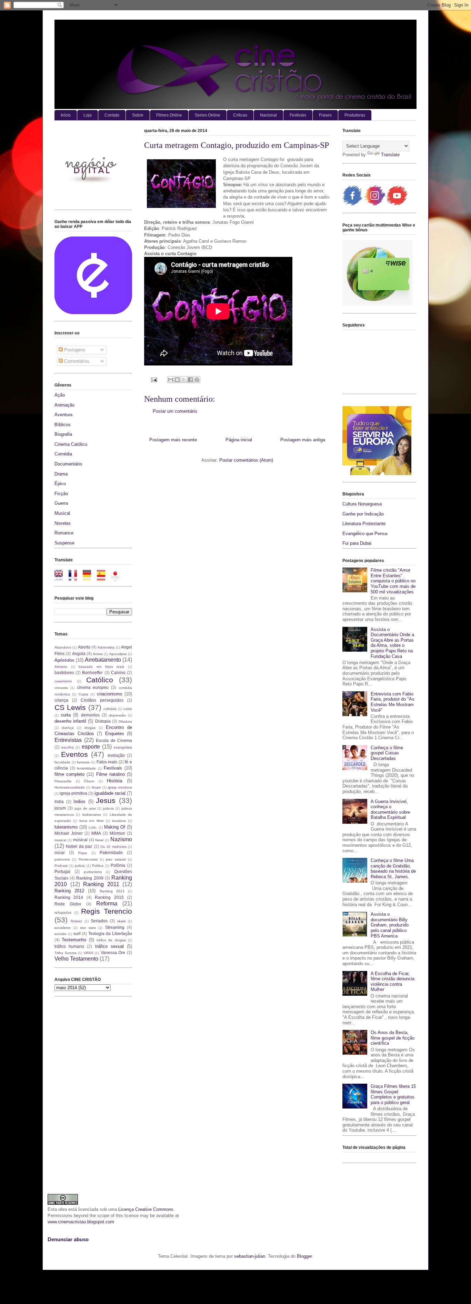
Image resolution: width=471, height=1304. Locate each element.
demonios (90, 715)
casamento (63, 681)
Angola (79, 653)
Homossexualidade (69, 787)
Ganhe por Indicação (363, 513)
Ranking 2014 (68, 897)
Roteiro (76, 921)
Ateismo (60, 667)
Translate (390, 154)
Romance (63, 532)
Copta (83, 694)
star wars (88, 928)
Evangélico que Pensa (364, 533)
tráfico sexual (109, 946)
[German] (89, 577)
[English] (60, 577)
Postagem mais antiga (302, 439)
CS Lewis (70, 707)
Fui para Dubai (356, 543)
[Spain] (103, 577)
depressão (117, 715)
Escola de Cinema (114, 740)
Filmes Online (169, 115)
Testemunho (74, 939)
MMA (96, 833)
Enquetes (114, 733)
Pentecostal (88, 859)
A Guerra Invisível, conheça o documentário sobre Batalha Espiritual (390, 809)
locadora (119, 821)
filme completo (69, 774)
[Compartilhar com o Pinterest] (196, 379)
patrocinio (62, 859)
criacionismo (109, 693)
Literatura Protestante (363, 523)
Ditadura (125, 721)
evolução (116, 755)
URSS (88, 953)
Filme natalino (110, 774)
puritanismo (93, 872)
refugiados (62, 912)
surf (76, 933)
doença (68, 728)
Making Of (114, 827)
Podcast (61, 865)
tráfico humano (69, 946)
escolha (67, 747)
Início (66, 115)
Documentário (68, 464)
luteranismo (66, 827)
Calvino (118, 672)
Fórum (89, 781)
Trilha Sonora (65, 953)
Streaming (114, 927)
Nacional (268, 115)
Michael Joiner (68, 833)
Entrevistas (68, 740)
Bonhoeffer (92, 672)
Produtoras (354, 115)
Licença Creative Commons (145, 1209)
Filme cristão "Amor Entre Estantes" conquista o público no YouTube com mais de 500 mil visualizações (393, 581)
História (114, 780)
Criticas (240, 115)
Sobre (137, 115)
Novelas (62, 523)
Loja (87, 115)
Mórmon (117, 833)
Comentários (76, 361)
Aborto (84, 647)
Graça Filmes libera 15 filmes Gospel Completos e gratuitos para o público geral (393, 1094)
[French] (75, 577)
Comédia (63, 454)
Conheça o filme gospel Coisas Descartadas (387, 753)
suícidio (60, 934)
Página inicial (239, 439)
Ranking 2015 (109, 897)
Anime (98, 654)
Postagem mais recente (173, 439)
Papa (82, 853)
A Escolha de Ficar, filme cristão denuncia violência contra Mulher (392, 981)
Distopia (103, 721)
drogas (90, 728)
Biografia (63, 434)
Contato (111, 115)
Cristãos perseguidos (102, 700)
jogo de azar (85, 808)
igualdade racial (110, 793)
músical (80, 839)
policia (80, 865)
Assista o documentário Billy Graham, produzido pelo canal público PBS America (390, 925)
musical (60, 840)
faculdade (62, 762)
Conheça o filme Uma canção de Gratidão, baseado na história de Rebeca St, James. (393, 868)
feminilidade (86, 768)
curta (66, 715)
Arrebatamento (103, 660)
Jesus (106, 800)
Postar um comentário (175, 411)
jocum (60, 808)
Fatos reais (107, 762)
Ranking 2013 (112, 891)
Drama (61, 474)
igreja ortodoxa (120, 787)
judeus (108, 808)
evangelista (123, 747)
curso (127, 709)
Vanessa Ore (113, 952)
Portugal (62, 871)
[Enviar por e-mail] (170, 379)
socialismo (62, 928)
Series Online (207, 115)
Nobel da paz (79, 846)
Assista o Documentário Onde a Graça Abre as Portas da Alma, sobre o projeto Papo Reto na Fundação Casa (392, 643)
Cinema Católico (70, 444)
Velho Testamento (76, 959)
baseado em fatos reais (101, 667)
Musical (62, 513)
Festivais (298, 115)
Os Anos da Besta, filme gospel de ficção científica (392, 1038)
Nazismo (121, 839)
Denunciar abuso (68, 1239)
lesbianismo (91, 814)
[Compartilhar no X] (183, 379)
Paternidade (111, 852)
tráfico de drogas (111, 940)
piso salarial (116, 859)
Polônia (118, 865)
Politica (97, 865)
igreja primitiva (73, 793)
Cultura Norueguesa (362, 503)
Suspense (64, 542)
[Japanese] (117, 577)
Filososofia (62, 781)
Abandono (62, 647)
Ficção (61, 493)
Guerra (61, 503)
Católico (99, 680)
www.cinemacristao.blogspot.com (81, 1221)
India (59, 801)
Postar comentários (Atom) (246, 460)
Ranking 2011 (101, 884)
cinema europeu (93, 687)
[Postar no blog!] (177, 379)
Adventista (106, 647)
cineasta (61, 688)
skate (121, 921)
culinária (110, 709)
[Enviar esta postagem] (154, 379)
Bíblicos (62, 424)
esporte (91, 747)
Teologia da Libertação (110, 933)
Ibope (96, 787)
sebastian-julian (249, 1256)
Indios (79, 801)
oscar (59, 852)
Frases (325, 115)
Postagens (74, 349)
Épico (60, 483)
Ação (59, 395)
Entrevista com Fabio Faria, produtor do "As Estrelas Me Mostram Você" (392, 702)
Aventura (63, 414)
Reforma (106, 903)
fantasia (83, 762)
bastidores (64, 672)
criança (61, 700)
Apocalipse (118, 654)
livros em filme (91, 821)
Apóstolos (64, 660)
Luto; (93, 827)
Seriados (99, 921)
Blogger (304, 1256)
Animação (64, 405)
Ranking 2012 (69, 890)
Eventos (74, 754)
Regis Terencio (106, 911)
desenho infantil (70, 721)
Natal (99, 840)
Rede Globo (67, 904)
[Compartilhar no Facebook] (190, 379)
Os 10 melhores (113, 847)
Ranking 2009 (89, 878)
